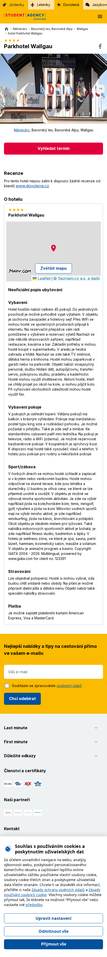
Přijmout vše (53, 944)
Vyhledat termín (54, 148)
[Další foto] (100, 89)
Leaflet (44, 278)
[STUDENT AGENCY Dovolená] (23, 16)
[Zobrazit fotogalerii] (53, 89)
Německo (22, 130)
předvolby (34, 904)
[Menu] (100, 16)
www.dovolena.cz (32, 185)
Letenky (43, 4)
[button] (53, 248)
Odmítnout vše (53, 931)
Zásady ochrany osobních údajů (58, 889)
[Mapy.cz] (19, 270)
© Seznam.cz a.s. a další (76, 278)
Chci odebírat (22, 698)
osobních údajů (69, 686)
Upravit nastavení (53, 918)
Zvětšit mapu (53, 268)
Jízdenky (16, 4)
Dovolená (71, 4)
